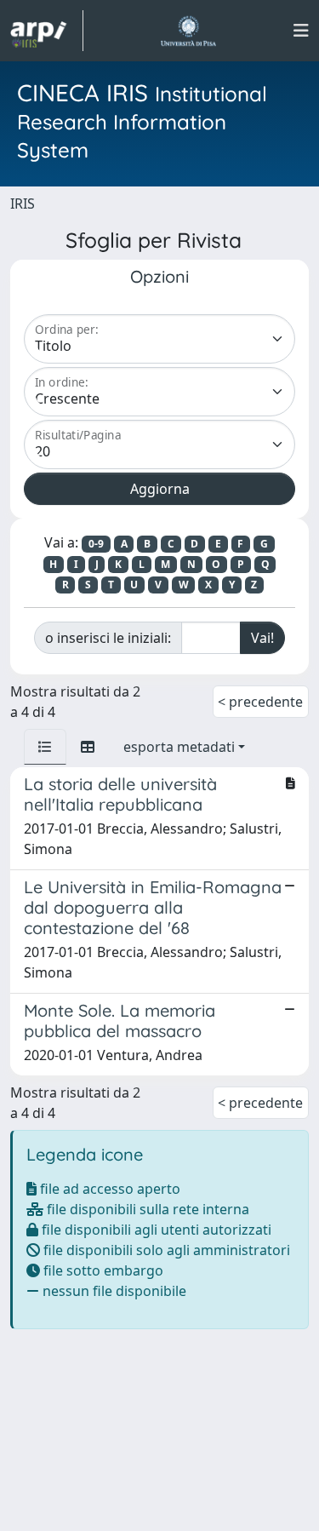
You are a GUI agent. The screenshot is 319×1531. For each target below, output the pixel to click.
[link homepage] (46, 30)
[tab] (45, 747)
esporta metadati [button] (179, 746)
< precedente (260, 701)
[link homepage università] (188, 30)
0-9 (96, 543)
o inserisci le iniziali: (108, 637)
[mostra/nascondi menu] (301, 30)
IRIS (22, 203)
